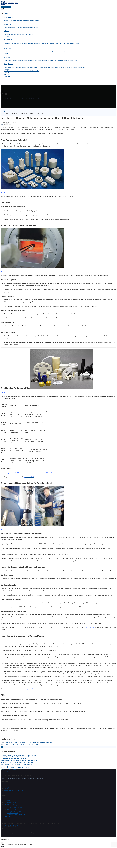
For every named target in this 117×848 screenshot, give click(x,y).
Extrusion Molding (8, 20)
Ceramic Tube (53, 60)
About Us (6, 74)
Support (7, 69)
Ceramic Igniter (67, 43)
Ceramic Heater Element (14, 811)
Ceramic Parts (20, 60)
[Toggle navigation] (2, 9)
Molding (27, 27)
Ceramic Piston (59, 60)
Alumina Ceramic (8, 52)
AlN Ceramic (7, 801)
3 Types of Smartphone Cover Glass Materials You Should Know (19, 755)
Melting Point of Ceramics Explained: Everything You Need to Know (20, 760)
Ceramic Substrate (18, 45)
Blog (38, 71)
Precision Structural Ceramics (11, 67)
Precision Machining (8, 27)
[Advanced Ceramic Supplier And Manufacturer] (9, 5)
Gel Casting (29, 20)
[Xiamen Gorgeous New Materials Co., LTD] (10, 771)
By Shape (7, 57)
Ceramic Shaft (66, 60)
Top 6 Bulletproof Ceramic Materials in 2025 (13, 766)
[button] (10, 816)
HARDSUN (23, 836)
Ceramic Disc (41, 60)
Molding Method (9, 17)
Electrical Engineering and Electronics (65, 67)
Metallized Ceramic (49, 45)
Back (2, 747)
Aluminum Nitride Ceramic (40, 52)
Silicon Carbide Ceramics (28, 52)
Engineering (22, 34)
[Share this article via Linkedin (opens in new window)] (9, 124)
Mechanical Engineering (79, 67)
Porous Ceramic (41, 45)
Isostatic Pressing (16, 20)
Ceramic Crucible (48, 43)
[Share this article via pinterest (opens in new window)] (10, 124)
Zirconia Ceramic (61, 52)
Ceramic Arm (26, 45)
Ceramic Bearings (28, 43)
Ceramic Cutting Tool (9, 43)
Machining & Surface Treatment (13, 790)
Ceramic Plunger (73, 60)
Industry (6, 31)
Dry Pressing (24, 20)
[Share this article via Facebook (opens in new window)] (5, 124)
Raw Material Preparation (19, 27)
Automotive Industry (43, 67)
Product (7, 36)
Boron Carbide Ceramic (17, 52)
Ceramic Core (11, 45)
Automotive (11, 34)
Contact (7, 76)
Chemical (31, 34)
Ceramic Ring (14, 60)
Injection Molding (36, 20)
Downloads (7, 71)
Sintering (31, 27)
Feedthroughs (57, 45)
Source (3, 192)
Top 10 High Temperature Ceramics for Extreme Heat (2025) (17, 762)
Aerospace (6, 34)
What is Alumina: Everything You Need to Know (14, 759)
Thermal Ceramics (22, 67)
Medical (27, 34)
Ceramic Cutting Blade (19, 43)
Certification (14, 71)
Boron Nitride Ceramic (70, 52)
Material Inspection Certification (27, 71)
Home (7, 12)
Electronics (17, 34)
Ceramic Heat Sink (33, 45)
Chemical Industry (52, 67)
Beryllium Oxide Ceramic (14, 808)
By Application (8, 64)
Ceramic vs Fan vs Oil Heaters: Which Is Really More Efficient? (18, 768)
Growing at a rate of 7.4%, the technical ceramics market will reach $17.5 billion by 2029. (30, 473)
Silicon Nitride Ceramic (52, 52)
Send (2, 846)
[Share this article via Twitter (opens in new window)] (7, 124)
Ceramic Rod (47, 60)
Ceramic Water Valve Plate (58, 43)
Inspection (35, 27)
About (7, 73)
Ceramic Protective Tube (38, 43)
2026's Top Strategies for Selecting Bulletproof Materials (16, 764)
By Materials (7, 48)
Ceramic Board (34, 60)
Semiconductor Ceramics (32, 67)
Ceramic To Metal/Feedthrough (16, 815)
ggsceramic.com (89, 627)
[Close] (2, 843)
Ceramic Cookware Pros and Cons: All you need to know (17, 757)
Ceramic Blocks (7, 60)
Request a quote (6, 7)
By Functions (8, 40)
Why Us (7, 13)
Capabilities (7, 24)
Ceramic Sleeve (27, 60)
